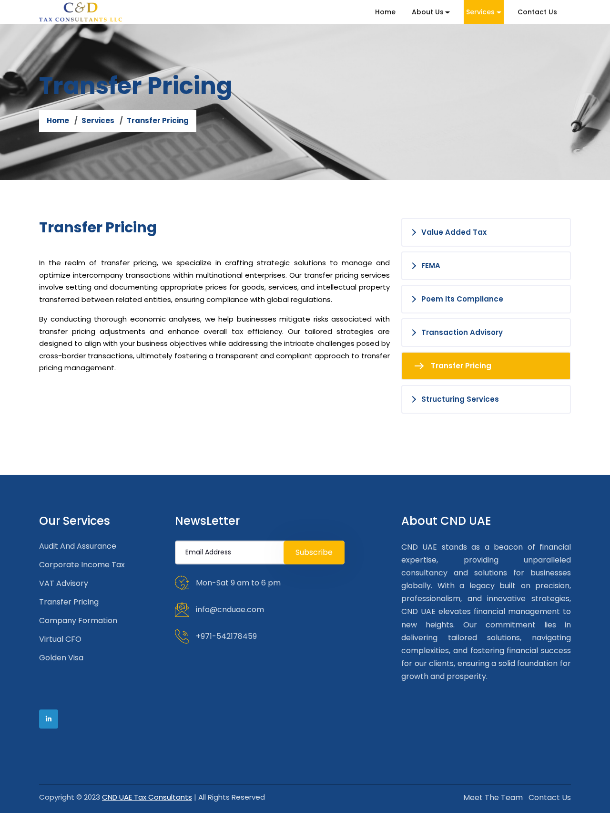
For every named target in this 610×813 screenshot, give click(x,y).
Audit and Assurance (77, 546)
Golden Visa (61, 657)
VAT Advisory (63, 583)
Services (480, 12)
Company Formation (78, 620)
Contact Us (537, 12)
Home (385, 12)
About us (428, 12)
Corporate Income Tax (82, 564)
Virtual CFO (60, 639)
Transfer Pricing (69, 601)
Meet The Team (493, 797)
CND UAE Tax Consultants (147, 797)
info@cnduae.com (230, 609)
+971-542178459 (226, 635)
